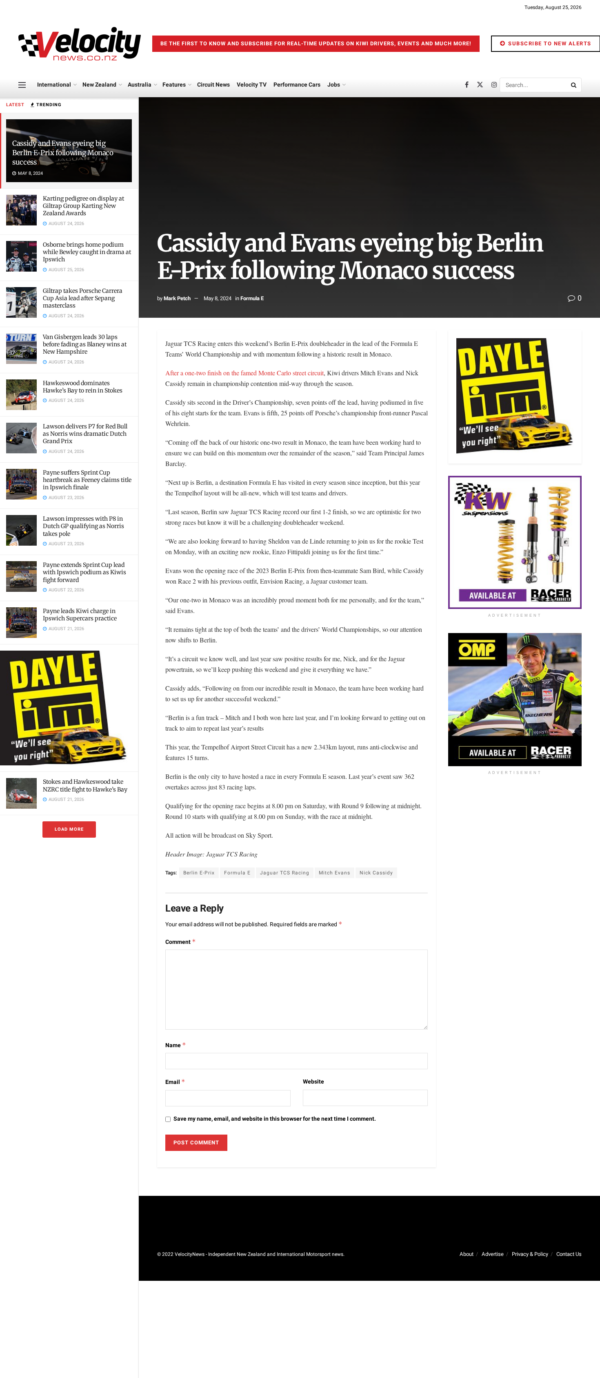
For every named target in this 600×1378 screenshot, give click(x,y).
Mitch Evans (334, 872)
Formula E (252, 298)
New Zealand (99, 84)
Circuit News (213, 84)
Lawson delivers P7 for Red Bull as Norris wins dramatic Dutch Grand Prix (85, 434)
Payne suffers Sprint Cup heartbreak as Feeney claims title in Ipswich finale (87, 480)
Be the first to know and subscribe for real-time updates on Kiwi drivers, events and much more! (315, 43)
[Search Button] (574, 85)
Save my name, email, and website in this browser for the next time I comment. (274, 1119)
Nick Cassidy (376, 872)
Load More (69, 829)
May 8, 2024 (217, 298)
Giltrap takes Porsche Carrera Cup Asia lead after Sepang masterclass (82, 298)
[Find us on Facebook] (467, 85)
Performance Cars (296, 84)
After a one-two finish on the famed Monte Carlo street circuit (244, 372)
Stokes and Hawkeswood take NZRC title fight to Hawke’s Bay (85, 785)
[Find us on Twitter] (480, 85)
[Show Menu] (22, 85)
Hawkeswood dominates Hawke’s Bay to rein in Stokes (82, 386)
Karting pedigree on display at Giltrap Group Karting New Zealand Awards (83, 206)
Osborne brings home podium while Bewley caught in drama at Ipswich (87, 252)
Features (174, 84)
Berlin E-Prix (199, 872)
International (54, 84)
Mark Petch (177, 298)
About (466, 1254)
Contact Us (569, 1254)
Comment (180, 942)
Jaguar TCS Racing (284, 872)
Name (175, 1045)
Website (313, 1081)
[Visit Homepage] (79, 43)
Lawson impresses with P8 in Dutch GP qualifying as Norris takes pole (83, 526)
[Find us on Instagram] (494, 85)
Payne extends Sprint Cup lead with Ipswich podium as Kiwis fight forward (84, 572)
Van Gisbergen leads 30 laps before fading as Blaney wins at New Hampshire (85, 344)
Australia (139, 84)
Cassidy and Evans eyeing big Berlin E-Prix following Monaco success (62, 153)
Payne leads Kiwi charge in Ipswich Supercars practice (80, 614)
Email (175, 1082)
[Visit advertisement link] (69, 708)
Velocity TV (252, 84)
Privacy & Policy (530, 1254)
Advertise (493, 1254)
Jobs (333, 84)
